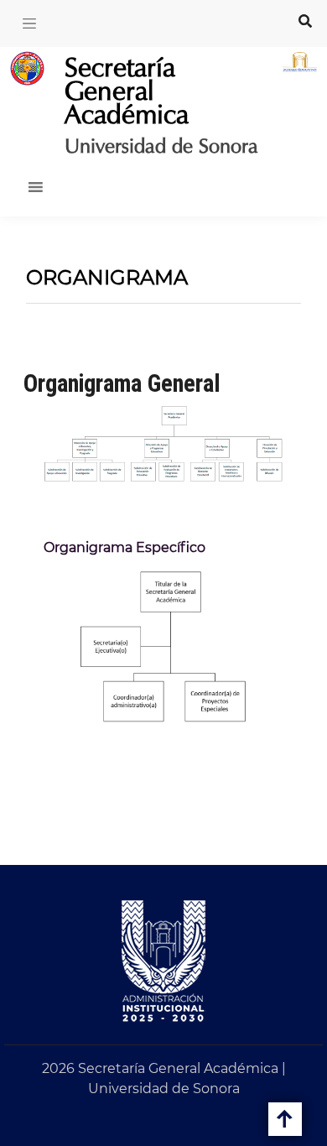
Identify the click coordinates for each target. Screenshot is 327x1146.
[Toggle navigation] (29, 23)
